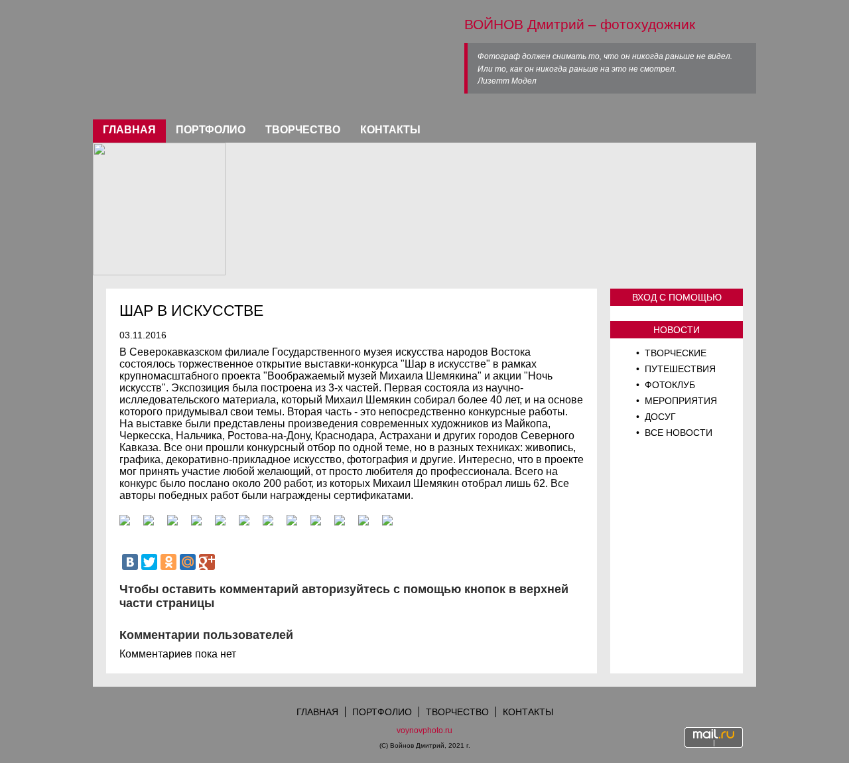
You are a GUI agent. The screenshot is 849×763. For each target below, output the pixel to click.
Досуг (659, 416)
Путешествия (679, 369)
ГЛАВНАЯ (129, 129)
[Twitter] (149, 562)
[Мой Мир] (188, 562)
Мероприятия (679, 400)
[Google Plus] (207, 562)
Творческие (674, 353)
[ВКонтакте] (130, 562)
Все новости (677, 432)
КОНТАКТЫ (390, 129)
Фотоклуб (668, 385)
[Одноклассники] (168, 562)
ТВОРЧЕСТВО (302, 129)
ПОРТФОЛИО (210, 129)
